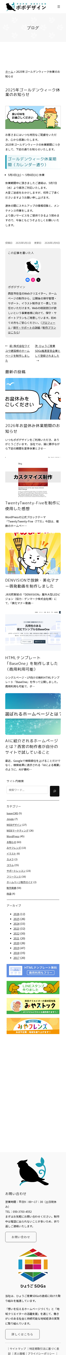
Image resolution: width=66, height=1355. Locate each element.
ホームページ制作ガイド (20, 882)
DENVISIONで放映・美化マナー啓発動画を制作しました (32, 583)
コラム (10, 865)
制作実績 (11, 888)
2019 (16, 948)
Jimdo (10, 819)
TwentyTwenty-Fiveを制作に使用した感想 (32, 505)
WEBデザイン (14, 824)
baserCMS (12, 813)
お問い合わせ (21, 1237)
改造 (9, 893)
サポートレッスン (16, 870)
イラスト (11, 853)
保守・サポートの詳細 (26, 328)
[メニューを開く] (59, 7)
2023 (16, 928)
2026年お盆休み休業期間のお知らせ (32, 428)
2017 (16, 958)
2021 (16, 938)
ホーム (9, 72)
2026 (16, 914)
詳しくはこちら (22, 1334)
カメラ (10, 859)
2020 (16, 943)
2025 (16, 919)
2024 (16, 924)
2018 (16, 953)
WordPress (13, 836)
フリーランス (14, 876)
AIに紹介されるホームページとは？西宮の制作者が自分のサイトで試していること (31, 746)
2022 (16, 933)
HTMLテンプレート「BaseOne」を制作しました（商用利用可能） (31, 663)
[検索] (54, 791)
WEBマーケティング (17, 830)
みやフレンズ (14, 847)
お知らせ (11, 842)
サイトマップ (18, 1349)
